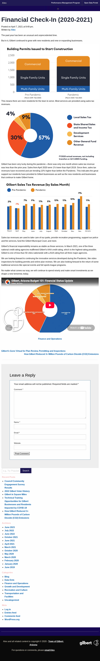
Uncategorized (12, 600)
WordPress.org (12, 619)
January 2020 (11, 564)
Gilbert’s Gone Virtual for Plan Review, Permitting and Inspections (33, 351)
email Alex (50, 650)
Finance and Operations (50, 339)
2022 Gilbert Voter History (17, 491)
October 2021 (11, 537)
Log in (8, 609)
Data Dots (9, 580)
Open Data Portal (91, 3)
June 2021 (10, 540)
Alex (4, 3)
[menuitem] (65, 3)
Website (17, 443)
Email (17, 433)
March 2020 (10, 557)
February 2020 (12, 560)
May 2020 (9, 554)
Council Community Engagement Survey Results (15, 484)
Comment (18, 389)
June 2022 (10, 534)
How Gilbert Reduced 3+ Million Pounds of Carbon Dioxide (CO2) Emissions (61, 354)
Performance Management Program (65, 3)
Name (17, 422)
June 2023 (10, 527)
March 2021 (10, 547)
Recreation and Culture (16, 590)
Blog (7, 577)
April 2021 (9, 544)
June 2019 (10, 567)
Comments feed (12, 616)
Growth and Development (17, 586)
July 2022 (9, 530)
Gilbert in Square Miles (16, 494)
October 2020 (11, 551)
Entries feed (10, 613)
